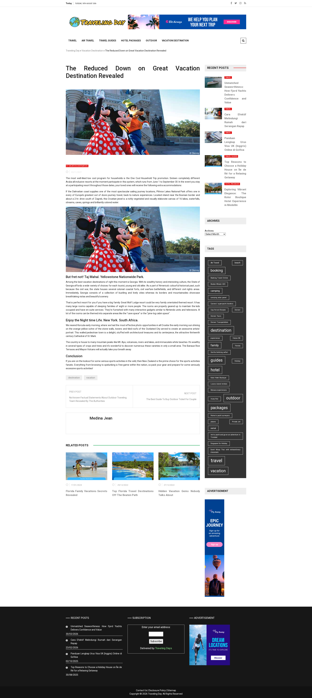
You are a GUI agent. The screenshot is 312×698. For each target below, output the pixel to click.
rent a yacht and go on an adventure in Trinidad (225, 436)
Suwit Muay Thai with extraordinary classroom (225, 451)
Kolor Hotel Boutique (218, 378)
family (215, 345)
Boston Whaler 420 (218, 284)
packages (219, 407)
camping (215, 290)
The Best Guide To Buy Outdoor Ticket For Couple (171, 399)
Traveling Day (73, 50)
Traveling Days (163, 648)
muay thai (214, 399)
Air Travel (88, 40)
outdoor (233, 398)
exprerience (215, 338)
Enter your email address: (156, 638)
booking (217, 270)
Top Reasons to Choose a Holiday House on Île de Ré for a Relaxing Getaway (235, 169)
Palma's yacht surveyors (220, 415)
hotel (215, 370)
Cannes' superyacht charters (222, 304)
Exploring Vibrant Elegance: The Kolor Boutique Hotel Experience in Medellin (235, 197)
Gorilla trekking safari (219, 352)
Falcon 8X (236, 338)
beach (237, 263)
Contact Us (141, 690)
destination (74, 377)
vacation (90, 377)
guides (217, 360)
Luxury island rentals (219, 384)
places (213, 422)
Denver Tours (216, 316)
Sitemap (171, 690)
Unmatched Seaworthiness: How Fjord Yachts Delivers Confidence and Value (96, 628)
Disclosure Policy (157, 690)
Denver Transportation (219, 322)
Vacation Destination (175, 40)
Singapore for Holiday (219, 443)
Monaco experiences (219, 390)
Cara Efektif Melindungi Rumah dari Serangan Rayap (96, 642)
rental (213, 428)
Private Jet (236, 422)
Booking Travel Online (219, 278)
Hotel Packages (131, 40)
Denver (237, 310)
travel (216, 460)
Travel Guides (107, 40)
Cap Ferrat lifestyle (218, 310)
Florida (237, 346)
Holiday (237, 361)
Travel (72, 40)
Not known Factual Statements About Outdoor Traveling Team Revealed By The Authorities (98, 399)
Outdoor (151, 40)
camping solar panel (219, 297)
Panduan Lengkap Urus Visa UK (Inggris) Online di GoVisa (96, 655)
